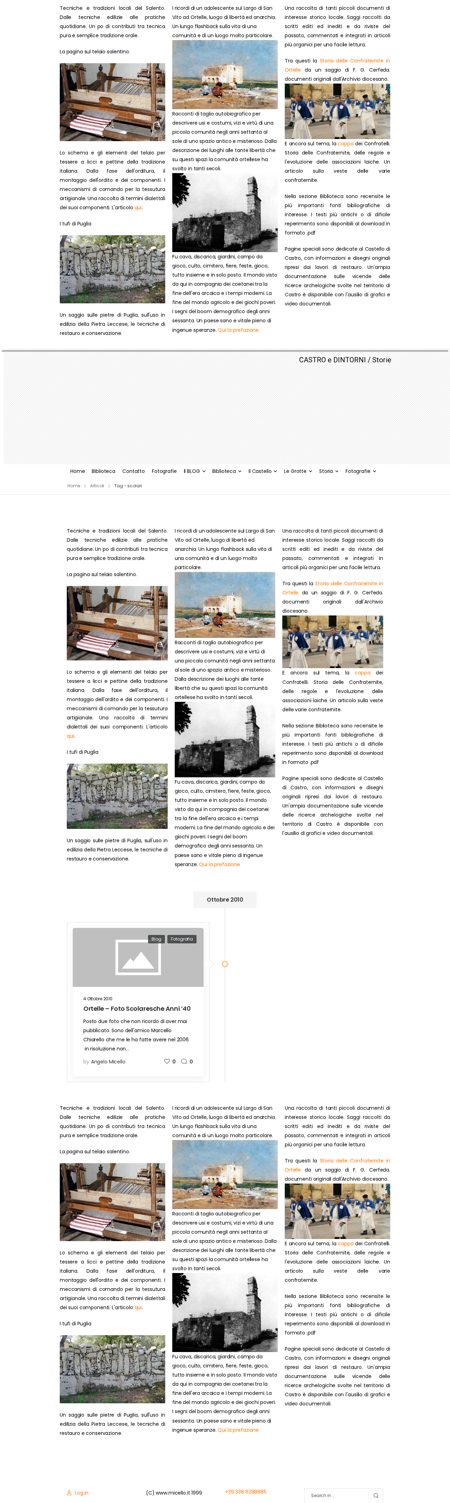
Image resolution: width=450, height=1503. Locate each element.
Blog (156, 939)
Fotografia (182, 939)
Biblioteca (103, 471)
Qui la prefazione (238, 330)
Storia (326, 471)
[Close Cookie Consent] (437, 1482)
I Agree (273, 1482)
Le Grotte (295, 471)
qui (138, 207)
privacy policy (412, 1481)
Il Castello (260, 471)
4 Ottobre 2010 (97, 999)
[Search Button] (376, 1496)
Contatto (133, 471)
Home (77, 471)
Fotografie (164, 471)
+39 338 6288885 (245, 1491)
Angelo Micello (108, 1061)
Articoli (97, 486)
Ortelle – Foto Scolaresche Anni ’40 (137, 1008)
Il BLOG (192, 471)
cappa (345, 143)
